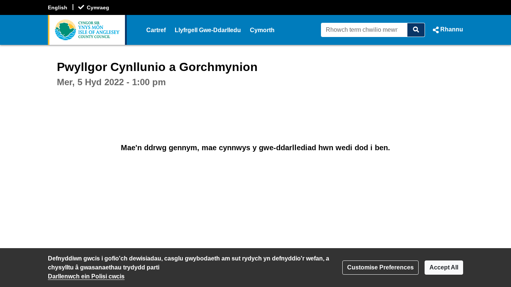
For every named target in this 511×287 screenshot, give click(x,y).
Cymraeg (98, 7)
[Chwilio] (416, 30)
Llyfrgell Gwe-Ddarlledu (208, 30)
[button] (447, 30)
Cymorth (262, 30)
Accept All (443, 267)
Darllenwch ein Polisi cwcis (86, 276)
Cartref (156, 30)
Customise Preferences (380, 267)
